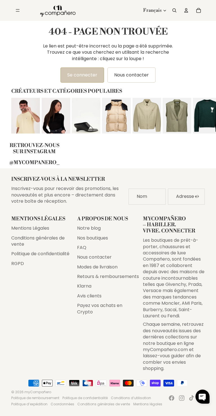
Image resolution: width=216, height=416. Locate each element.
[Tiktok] (191, 398)
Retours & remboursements (108, 276)
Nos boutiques (92, 238)
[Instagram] (181, 398)
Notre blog (89, 228)
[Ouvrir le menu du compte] (186, 10)
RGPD (17, 263)
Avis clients (89, 296)
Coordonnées (62, 404)
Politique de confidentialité (40, 253)
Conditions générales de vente (38, 241)
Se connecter (82, 75)
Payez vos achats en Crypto (99, 308)
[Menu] (17, 10)
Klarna (84, 286)
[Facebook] (171, 398)
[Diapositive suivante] (200, 115)
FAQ (81, 247)
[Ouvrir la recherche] (174, 10)
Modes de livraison (97, 267)
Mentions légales (147, 404)
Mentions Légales (30, 228)
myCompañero (37, 392)
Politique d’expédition (29, 404)
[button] (202, 397)
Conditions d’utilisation (131, 397)
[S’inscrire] (197, 196)
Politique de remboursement (35, 397)
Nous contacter (131, 75)
